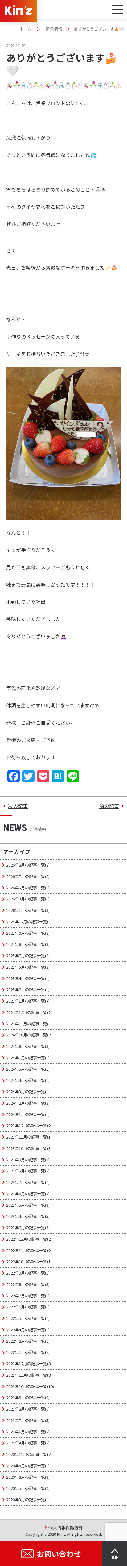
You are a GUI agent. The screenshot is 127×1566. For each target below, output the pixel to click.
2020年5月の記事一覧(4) (28, 1488)
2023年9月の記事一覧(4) (28, 1160)
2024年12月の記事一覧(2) (29, 1012)
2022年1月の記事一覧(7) (28, 1352)
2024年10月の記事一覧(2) (29, 1035)
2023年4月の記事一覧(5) (28, 1216)
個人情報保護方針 (65, 1527)
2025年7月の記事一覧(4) (28, 955)
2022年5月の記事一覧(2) (28, 1318)
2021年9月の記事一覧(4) (28, 1397)
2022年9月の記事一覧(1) (28, 1273)
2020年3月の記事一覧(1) (28, 1499)
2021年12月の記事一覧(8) (29, 1363)
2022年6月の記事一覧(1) (28, 1307)
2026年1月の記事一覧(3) (28, 910)
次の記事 (18, 806)
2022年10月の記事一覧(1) (29, 1261)
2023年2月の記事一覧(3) (28, 1227)
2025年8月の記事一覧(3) (28, 944)
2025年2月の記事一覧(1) (28, 989)
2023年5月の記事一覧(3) (28, 1205)
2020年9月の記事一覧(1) (28, 1466)
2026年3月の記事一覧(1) (28, 899)
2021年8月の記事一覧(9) (28, 1409)
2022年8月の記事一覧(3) (28, 1284)
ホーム (25, 29)
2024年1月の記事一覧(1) (28, 1114)
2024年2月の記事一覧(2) (28, 1103)
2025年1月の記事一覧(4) (28, 1001)
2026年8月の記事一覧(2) (28, 865)
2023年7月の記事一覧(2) (28, 1182)
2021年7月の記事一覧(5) (28, 1420)
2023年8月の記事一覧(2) (28, 1171)
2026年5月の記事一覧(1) (28, 888)
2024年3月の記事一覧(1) (28, 1091)
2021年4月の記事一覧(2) (28, 1443)
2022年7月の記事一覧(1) (28, 1296)
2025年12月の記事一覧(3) (29, 922)
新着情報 (54, 29)
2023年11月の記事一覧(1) (29, 1137)
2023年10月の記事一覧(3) (29, 1148)
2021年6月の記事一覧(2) (28, 1432)
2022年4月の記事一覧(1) (28, 1330)
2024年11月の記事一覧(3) (29, 1024)
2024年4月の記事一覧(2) (28, 1080)
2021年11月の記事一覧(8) (29, 1375)
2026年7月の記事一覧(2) (28, 876)
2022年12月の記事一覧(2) (29, 1239)
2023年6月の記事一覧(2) (28, 1194)
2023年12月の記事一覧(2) (29, 1125)
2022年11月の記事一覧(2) (29, 1250)
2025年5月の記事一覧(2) (28, 967)
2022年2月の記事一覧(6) (28, 1341)
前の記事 (109, 806)
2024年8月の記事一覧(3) (28, 1046)
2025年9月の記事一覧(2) (28, 933)
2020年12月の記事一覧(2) (29, 1454)
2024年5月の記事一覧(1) (28, 1069)
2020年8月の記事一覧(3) (28, 1477)
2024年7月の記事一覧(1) (28, 1058)
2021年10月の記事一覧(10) (30, 1386)
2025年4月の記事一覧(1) (28, 978)
